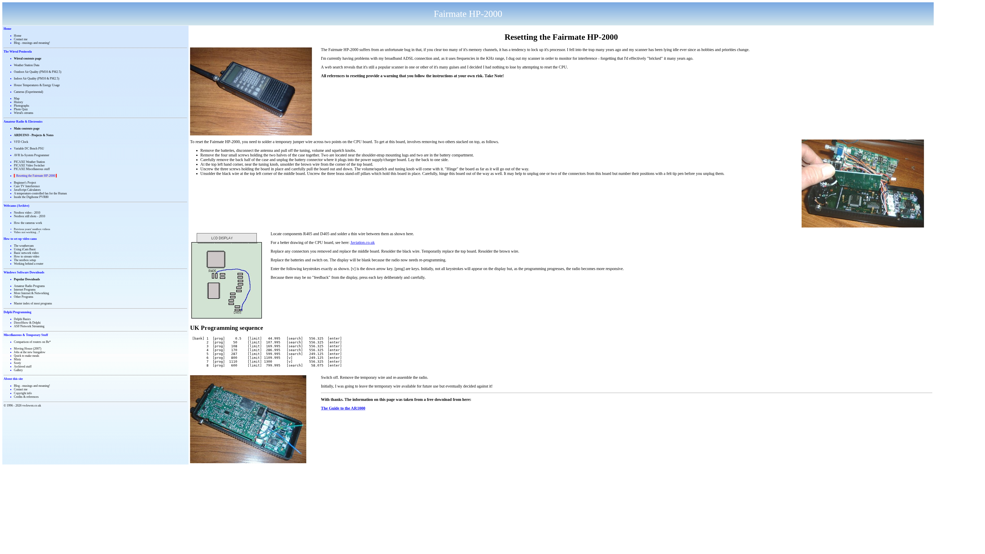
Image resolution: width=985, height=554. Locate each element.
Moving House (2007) (27, 348)
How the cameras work (28, 223)
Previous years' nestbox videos (32, 229)
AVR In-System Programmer (31, 155)
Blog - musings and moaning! (32, 43)
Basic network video (26, 253)
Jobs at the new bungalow (29, 352)
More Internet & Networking (31, 293)
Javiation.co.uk (362, 242)
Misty (17, 359)
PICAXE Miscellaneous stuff (32, 169)
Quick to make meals (26, 356)
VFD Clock (21, 142)
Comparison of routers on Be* (32, 342)
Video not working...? (27, 232)
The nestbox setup (25, 260)
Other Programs (23, 297)
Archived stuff (23, 366)
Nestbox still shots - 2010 (29, 216)
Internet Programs (25, 289)
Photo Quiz (21, 109)
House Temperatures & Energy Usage (37, 85)
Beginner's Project (25, 182)
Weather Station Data (26, 65)
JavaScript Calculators (27, 190)
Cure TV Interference (27, 186)
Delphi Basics (22, 319)
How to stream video (26, 256)
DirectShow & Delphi (27, 322)
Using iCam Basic (25, 249)
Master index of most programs (33, 303)
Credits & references (26, 397)
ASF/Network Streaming (29, 326)
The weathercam (24, 246)
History (18, 102)
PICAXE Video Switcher (29, 165)
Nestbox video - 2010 (27, 212)
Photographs (21, 105)
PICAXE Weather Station (29, 162)
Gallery (18, 370)
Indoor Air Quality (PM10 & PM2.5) (36, 78)
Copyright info (23, 393)
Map (16, 98)
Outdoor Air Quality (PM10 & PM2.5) (37, 72)
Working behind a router (28, 263)
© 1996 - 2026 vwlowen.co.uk (22, 405)
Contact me (20, 39)
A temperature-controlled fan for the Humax (40, 193)
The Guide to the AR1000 (343, 408)
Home (17, 35)
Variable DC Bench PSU (29, 148)
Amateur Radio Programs (29, 286)
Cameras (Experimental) (28, 92)
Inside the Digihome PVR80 (31, 197)
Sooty (17, 363)
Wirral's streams (23, 113)
